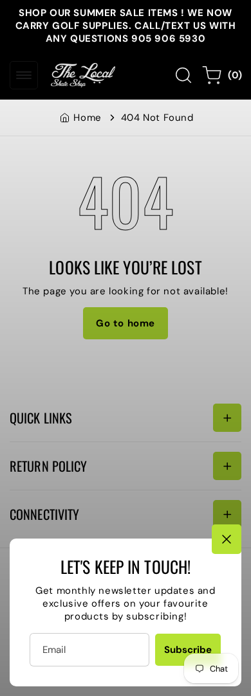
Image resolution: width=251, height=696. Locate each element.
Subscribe (188, 649)
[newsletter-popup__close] (226, 539)
